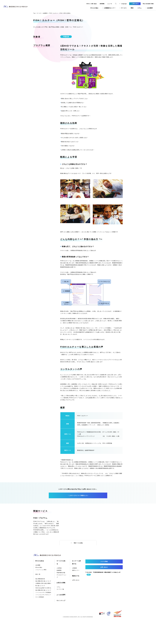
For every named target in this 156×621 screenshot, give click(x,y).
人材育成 (59, 568)
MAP (89, 574)
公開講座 (74, 568)
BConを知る (39, 561)
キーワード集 (60, 589)
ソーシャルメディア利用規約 (43, 592)
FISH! (63, 110)
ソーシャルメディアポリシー (43, 594)
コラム (139, 8)
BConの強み (94, 8)
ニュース (109, 3)
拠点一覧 (38, 574)
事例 (132, 8)
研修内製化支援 (61, 572)
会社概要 (150, 8)
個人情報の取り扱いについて (43, 581)
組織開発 (59, 570)
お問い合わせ (75, 580)
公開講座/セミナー (109, 8)
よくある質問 (61, 594)
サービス (124, 8)
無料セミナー (75, 570)
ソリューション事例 (41, 569)
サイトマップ (61, 600)
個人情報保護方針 (40, 578)
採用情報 (102, 3)
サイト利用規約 (40, 597)
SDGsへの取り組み (91, 3)
